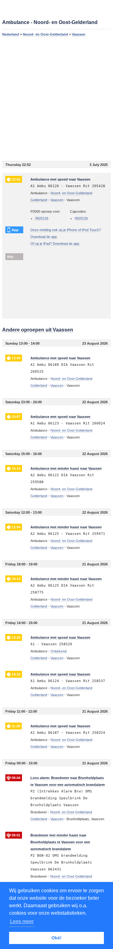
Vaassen (78, 34)
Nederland (10, 34)
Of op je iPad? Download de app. (55, 243)
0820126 (41, 218)
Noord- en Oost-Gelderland (45, 34)
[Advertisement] (56, 98)
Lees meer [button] (22, 921)
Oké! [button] (56, 937)
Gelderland (38, 200)
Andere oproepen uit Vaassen (37, 329)
